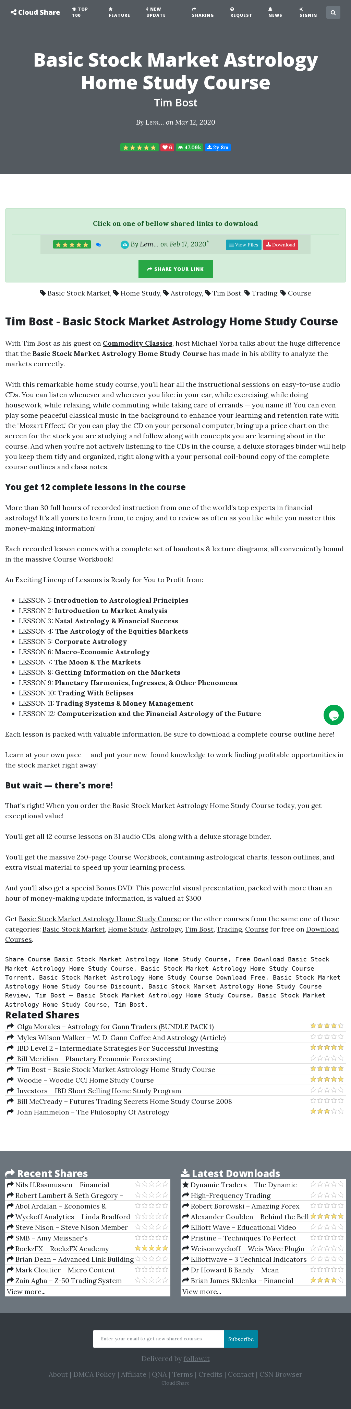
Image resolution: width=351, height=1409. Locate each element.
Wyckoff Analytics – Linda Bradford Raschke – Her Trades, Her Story (68, 1216)
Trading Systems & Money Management (125, 703)
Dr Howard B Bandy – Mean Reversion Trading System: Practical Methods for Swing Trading (240, 1270)
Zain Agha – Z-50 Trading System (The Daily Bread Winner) (64, 1280)
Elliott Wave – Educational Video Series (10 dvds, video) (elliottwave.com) (245, 1227)
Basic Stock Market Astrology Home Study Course (100, 918)
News (275, 15)
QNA (159, 1374)
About (58, 1374)
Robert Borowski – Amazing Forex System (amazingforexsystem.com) (241, 1206)
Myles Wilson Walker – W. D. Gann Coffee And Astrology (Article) (120, 1037)
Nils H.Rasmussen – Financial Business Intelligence (58, 1184)
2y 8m (220, 147)
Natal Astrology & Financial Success (116, 620)
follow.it (197, 1358)
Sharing (203, 15)
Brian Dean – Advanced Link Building (74, 1259)
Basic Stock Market (79, 293)
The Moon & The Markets (97, 662)
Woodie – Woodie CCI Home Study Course (84, 1080)
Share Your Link (178, 269)
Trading (264, 293)
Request (241, 15)
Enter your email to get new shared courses (151, 1339)
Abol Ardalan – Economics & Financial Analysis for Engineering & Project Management (65, 1206)
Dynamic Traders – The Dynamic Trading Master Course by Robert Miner (239, 1184)
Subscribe (241, 1339)
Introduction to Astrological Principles (121, 600)
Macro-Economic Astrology (102, 651)
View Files (246, 245)
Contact (241, 1374)
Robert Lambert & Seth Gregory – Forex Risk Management (65, 1195)
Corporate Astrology (91, 641)
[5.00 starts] (139, 147)
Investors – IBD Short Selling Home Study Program (97, 1090)
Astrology (186, 293)
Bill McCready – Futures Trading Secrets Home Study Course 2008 (123, 1101)
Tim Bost (175, 102)
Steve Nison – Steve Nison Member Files (67, 1227)
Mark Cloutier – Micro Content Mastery (61, 1270)
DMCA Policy (94, 1374)
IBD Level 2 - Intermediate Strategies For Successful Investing (116, 1048)
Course (299, 293)
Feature (119, 15)
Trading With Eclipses (96, 693)
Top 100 (80, 12)
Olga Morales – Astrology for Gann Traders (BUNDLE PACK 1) (114, 1026)
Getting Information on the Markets (117, 672)
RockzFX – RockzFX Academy (61, 1248)
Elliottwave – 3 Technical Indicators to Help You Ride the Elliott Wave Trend (244, 1259)
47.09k (192, 147)
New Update (156, 12)
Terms (182, 1374)
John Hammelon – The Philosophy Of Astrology (91, 1112)
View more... (26, 1291)
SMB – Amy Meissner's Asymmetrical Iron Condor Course (63, 1238)
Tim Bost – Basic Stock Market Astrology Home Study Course (114, 1069)
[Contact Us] (334, 715)
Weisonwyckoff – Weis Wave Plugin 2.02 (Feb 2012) (243, 1248)
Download (283, 245)
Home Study (140, 293)
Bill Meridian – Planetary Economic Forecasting (92, 1058)
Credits (210, 1374)
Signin (308, 15)
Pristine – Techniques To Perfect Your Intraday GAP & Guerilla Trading (243, 1238)
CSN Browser (280, 1374)
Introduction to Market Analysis (111, 610)
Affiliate (133, 1374)
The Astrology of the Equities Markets (121, 631)
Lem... (154, 122)
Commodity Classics (137, 343)
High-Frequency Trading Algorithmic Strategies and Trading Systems (239, 1195)
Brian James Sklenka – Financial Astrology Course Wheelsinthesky (237, 1280)
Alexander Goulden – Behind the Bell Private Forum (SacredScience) (245, 1216)
